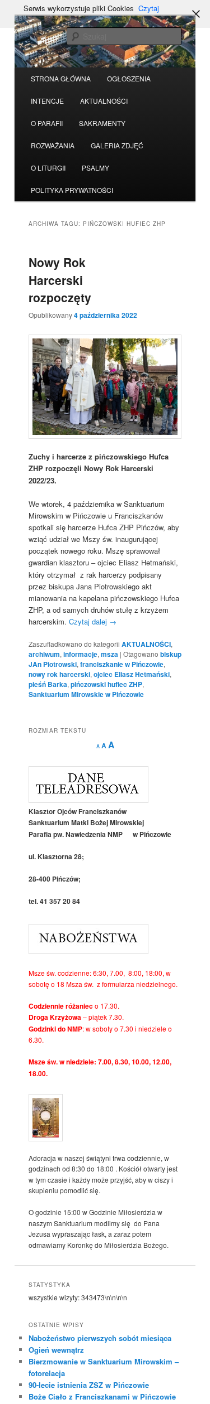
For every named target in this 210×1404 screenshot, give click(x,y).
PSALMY (95, 167)
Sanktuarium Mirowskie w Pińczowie (86, 694)
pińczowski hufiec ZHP (106, 684)
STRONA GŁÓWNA (61, 78)
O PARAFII (47, 123)
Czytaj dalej (92, 621)
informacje (80, 654)
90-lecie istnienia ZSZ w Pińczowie (89, 1384)
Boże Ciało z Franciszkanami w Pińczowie (102, 1396)
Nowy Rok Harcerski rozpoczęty (60, 280)
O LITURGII (48, 167)
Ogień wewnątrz (56, 1349)
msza (109, 654)
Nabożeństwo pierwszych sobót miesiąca (100, 1338)
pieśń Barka (48, 684)
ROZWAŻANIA (52, 145)
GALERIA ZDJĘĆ (117, 145)
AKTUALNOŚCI (104, 100)
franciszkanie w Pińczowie (122, 664)
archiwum (44, 654)
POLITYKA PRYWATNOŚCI (72, 190)
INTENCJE (47, 100)
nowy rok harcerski (59, 674)
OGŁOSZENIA (129, 78)
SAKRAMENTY (102, 123)
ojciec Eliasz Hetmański (132, 674)
